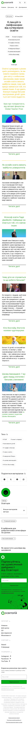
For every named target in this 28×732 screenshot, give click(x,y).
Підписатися (14, 585)
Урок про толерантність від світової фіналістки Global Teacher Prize (14, 106)
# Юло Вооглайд (14, 54)
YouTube (4, 661)
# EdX (7, 36)
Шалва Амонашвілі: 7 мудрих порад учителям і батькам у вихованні (14, 377)
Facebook (5, 658)
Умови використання (14, 717)
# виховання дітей (14, 39)
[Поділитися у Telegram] (4, 479)
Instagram (5, 656)
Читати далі (14, 154)
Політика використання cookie (14, 722)
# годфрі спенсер (14, 42)
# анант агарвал (17, 36)
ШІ (16, 7)
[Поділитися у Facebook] (17, 479)
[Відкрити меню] (25, 2)
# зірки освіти (14, 45)
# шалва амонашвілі (14, 51)
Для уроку (11, 7)
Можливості (6, 635)
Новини (3, 7)
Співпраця (5, 647)
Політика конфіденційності (14, 720)
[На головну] (7, 2)
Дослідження (23, 7)
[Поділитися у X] (11, 479)
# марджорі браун (14, 48)
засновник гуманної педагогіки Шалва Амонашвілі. (13, 414)
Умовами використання (7, 592)
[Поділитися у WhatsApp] (23, 479)
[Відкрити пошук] (20, 2)
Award (3, 644)
